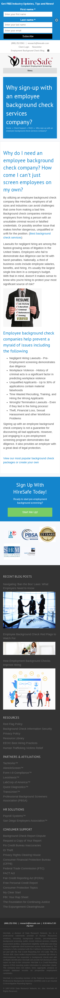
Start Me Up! (30, 512)
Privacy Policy (11, 733)
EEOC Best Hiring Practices (20, 743)
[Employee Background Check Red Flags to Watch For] (29, 648)
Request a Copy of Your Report (22, 840)
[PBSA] (30, 534)
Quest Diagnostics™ (15, 787)
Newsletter (37, 47)
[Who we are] (47, 534)
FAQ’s (30, 128)
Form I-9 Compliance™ (17, 772)
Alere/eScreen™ (13, 768)
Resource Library (13, 738)
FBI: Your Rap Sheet (15, 897)
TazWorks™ (10, 763)
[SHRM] (12, 551)
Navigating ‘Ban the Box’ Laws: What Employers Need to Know (25, 586)
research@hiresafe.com (38, 43)
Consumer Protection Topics (20, 887)
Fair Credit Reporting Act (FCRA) (23, 878)
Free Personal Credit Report (20, 882)
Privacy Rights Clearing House (22, 854)
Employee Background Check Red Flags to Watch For (29, 636)
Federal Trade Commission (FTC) (23, 868)
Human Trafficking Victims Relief (23, 748)
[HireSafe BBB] (12, 534)
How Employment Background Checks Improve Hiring (26, 662)
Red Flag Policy (12, 724)
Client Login (24, 47)
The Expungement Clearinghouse (23, 906)
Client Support (20, 128)
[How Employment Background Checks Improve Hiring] (29, 689)
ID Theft (8, 850)
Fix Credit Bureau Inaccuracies (22, 845)
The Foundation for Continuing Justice (26, 902)
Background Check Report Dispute (24, 835)
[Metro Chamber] (30, 551)
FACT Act (9, 873)
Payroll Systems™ (14, 815)
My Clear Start (12, 892)
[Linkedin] (48, 51)
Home (8, 128)
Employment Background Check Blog (27, 50)
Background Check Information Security (27, 728)
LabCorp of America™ (16, 782)
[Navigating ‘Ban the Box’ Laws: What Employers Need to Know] (29, 610)
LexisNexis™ (11, 777)
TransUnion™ (11, 791)
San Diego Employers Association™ (25, 820)
